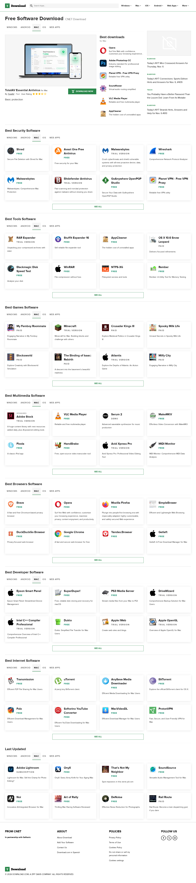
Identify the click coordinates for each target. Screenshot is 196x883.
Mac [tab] (36, 27)
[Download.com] (15, 5)
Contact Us (62, 847)
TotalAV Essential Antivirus (26, 90)
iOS (146, 6)
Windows (125, 6)
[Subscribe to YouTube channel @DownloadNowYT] (175, 838)
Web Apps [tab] (55, 27)
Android (157, 6)
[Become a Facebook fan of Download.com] (163, 838)
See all (98, 206)
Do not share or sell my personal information (119, 854)
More (184, 5)
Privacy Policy (115, 837)
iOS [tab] (44, 27)
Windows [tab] (12, 27)
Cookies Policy (115, 847)
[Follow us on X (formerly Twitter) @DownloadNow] (169, 838)
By (9, 94)
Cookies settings (116, 860)
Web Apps (171, 6)
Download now (84, 91)
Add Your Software (65, 842)
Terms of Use (115, 842)
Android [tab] (26, 27)
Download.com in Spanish (68, 852)
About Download (64, 837)
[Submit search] (31, 5)
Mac (137, 6)
